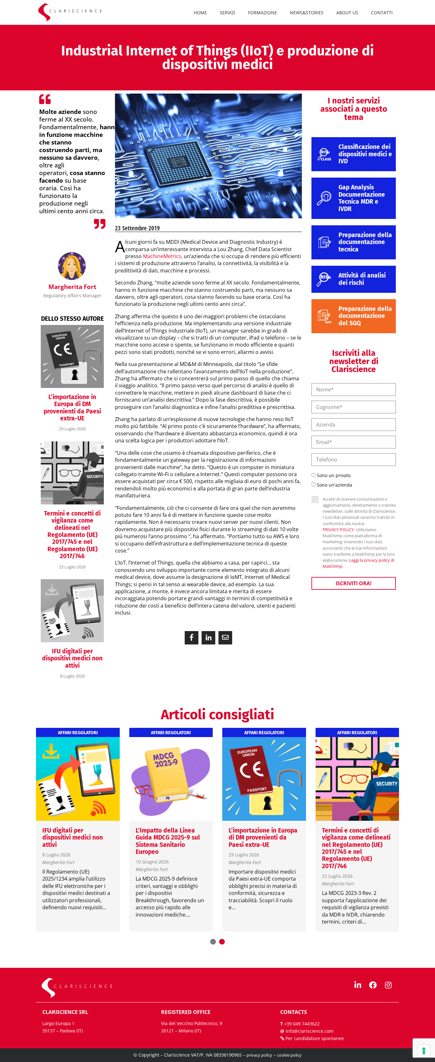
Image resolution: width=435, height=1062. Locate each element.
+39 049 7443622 (302, 1024)
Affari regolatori (78, 733)
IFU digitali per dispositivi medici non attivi (72, 658)
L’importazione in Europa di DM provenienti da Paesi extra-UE (72, 407)
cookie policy (289, 1055)
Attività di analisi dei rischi (362, 279)
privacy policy (259, 1055)
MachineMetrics (162, 256)
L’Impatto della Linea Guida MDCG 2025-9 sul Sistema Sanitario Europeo (168, 841)
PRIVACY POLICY (338, 529)
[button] (191, 638)
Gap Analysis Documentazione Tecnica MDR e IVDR (362, 198)
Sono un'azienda (334, 485)
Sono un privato (334, 475)
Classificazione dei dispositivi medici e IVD (365, 154)
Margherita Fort (58, 862)
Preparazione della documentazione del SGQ (365, 316)
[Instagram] (388, 985)
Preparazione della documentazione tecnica (365, 242)
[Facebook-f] (373, 985)
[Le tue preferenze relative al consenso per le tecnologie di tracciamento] (424, 1051)
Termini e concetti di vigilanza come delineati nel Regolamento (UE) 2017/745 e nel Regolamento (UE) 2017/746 (72, 535)
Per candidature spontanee (315, 1038)
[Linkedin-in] (357, 985)
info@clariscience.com (309, 1031)
